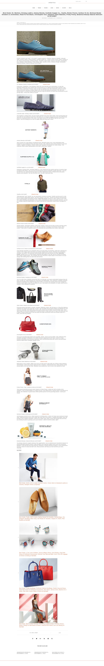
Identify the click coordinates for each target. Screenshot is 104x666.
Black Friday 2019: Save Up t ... (58, 652)
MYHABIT (36, 632)
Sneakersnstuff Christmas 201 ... (24, 652)
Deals (33, 632)
